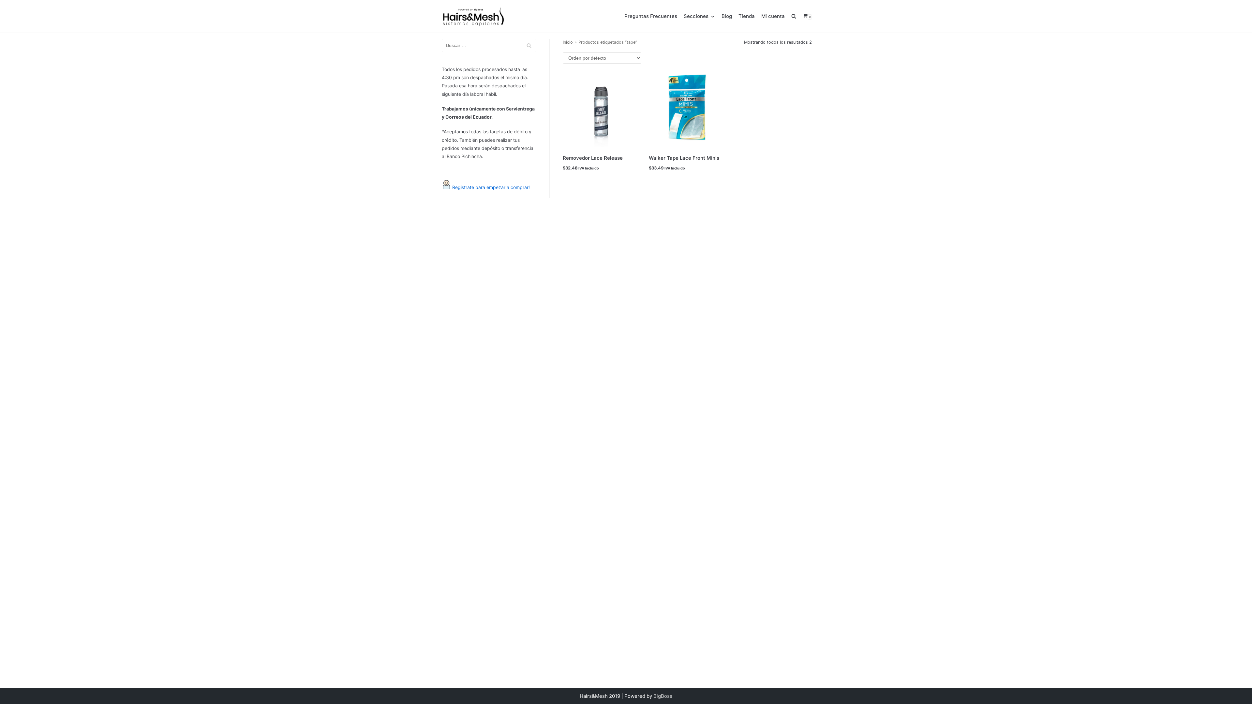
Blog (727, 16)
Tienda (746, 16)
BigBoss (662, 696)
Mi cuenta (773, 16)
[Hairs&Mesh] (472, 16)
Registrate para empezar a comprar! (491, 187)
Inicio (568, 42)
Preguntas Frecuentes (650, 16)
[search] (797, 16)
